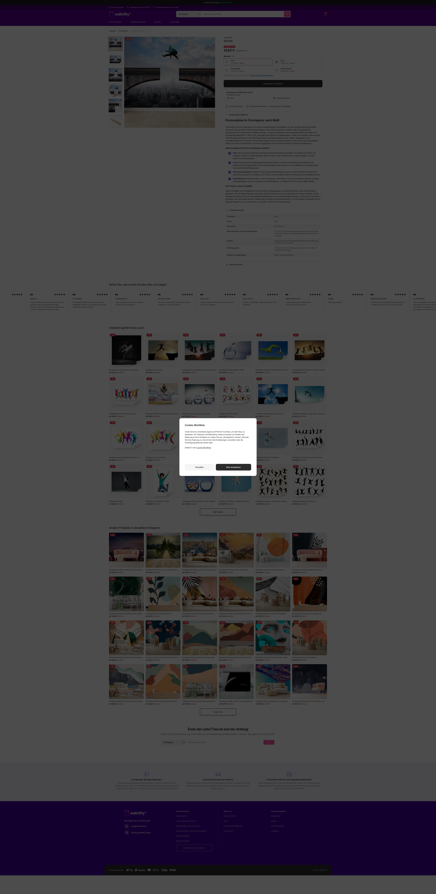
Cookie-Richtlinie (203, 447)
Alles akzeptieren (233, 467)
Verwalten (199, 467)
